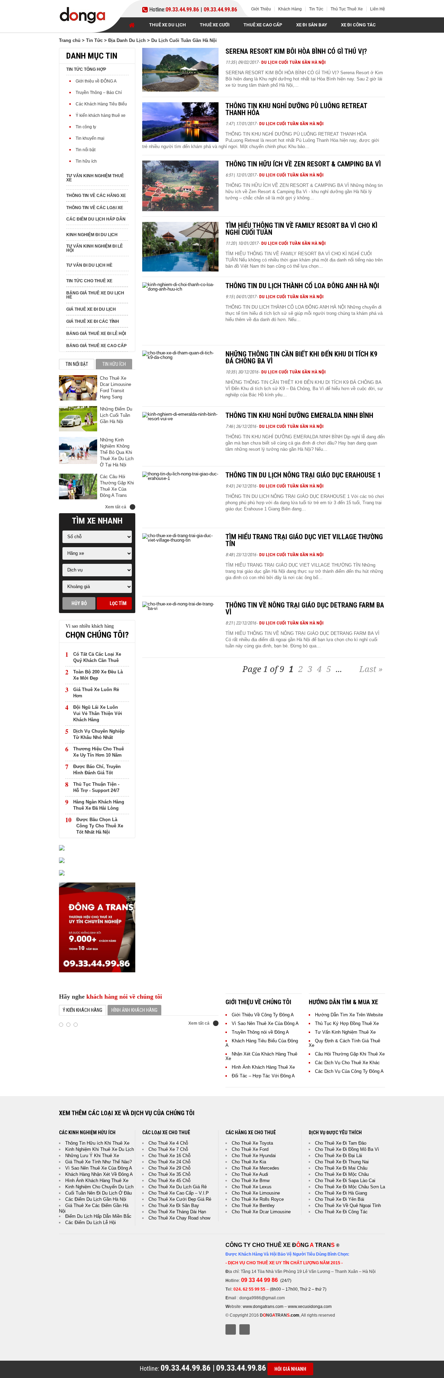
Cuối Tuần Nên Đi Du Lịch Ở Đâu (98, 1193)
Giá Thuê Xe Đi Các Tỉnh (92, 321)
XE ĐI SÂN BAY (311, 24)
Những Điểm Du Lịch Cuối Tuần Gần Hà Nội (116, 415)
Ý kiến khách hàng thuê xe (101, 115)
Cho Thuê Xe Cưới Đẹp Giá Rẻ (179, 1199)
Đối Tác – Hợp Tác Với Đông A (263, 1075)
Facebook (230, 1329)
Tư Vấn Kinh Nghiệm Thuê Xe (345, 1032)
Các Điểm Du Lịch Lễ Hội (90, 1222)
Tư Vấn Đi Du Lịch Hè (89, 265)
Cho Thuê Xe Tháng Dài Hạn (177, 1211)
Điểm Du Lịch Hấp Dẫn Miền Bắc (98, 1216)
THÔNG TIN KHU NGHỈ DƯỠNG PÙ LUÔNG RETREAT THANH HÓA (296, 109)
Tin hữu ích (86, 161)
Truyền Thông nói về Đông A (260, 1032)
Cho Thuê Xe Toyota (252, 1143)
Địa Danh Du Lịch (127, 40)
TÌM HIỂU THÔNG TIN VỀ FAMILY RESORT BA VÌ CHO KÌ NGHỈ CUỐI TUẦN (301, 228)
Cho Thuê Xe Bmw (251, 1180)
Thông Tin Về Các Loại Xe (94, 207)
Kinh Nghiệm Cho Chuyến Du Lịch (99, 1186)
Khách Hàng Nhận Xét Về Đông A (99, 1174)
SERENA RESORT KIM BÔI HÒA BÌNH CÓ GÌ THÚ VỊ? (296, 51)
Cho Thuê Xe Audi (250, 1174)
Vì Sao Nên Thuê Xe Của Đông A (265, 1023)
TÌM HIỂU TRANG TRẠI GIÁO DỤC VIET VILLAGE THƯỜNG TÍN (304, 540)
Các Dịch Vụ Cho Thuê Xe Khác (347, 1062)
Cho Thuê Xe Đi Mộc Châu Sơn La (350, 1186)
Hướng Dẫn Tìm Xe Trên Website (349, 1014)
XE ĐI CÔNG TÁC (358, 24)
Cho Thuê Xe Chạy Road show (179, 1218)
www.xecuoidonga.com (310, 1306)
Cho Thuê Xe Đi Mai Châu (341, 1168)
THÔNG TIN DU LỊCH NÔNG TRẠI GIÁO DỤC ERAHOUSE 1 (303, 475)
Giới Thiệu (261, 9)
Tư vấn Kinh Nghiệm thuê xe (95, 178)
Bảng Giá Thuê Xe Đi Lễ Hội (96, 333)
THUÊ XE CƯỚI (215, 24)
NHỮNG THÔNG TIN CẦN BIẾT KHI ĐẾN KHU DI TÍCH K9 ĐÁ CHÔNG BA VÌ (301, 357)
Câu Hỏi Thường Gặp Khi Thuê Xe (350, 1054)
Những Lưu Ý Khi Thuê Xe (92, 1155)
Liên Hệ (377, 9)
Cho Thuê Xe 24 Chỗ (169, 1161)
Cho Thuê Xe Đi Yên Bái (339, 1199)
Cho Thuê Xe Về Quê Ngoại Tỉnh (348, 1205)
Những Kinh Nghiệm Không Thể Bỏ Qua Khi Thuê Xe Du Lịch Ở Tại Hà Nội (117, 452)
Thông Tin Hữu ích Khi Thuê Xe (97, 1143)
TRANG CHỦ (131, 25)
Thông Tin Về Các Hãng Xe (96, 195)
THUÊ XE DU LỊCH (167, 24)
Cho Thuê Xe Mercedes (255, 1168)
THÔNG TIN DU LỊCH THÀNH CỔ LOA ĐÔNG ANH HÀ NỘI (302, 286)
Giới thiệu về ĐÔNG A (96, 81)
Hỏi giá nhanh (290, 1369)
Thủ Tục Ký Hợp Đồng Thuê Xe (347, 1023)
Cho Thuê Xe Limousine (256, 1193)
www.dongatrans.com (263, 1306)
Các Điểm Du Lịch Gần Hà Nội (95, 1199)
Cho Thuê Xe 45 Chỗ (169, 1180)
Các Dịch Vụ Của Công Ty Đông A (349, 1071)
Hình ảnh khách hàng (134, 1010)
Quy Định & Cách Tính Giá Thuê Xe (344, 1043)
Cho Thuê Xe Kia (249, 1161)
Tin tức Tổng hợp (86, 69)
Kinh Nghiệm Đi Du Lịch (92, 234)
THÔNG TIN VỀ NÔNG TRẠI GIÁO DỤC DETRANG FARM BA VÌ (304, 608)
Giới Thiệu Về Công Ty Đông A (263, 1014)
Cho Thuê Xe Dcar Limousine (261, 1211)
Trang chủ (69, 40)
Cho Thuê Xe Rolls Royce (258, 1199)
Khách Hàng (290, 9)
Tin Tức (316, 9)
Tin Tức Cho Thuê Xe (89, 280)
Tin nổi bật (85, 149)
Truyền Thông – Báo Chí (99, 92)
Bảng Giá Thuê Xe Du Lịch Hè (95, 295)
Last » (371, 669)
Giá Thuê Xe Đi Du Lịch (91, 309)
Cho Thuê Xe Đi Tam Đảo (340, 1143)
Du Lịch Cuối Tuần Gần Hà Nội (293, 62)
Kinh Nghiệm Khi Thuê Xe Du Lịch (99, 1149)
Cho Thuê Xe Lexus (252, 1186)
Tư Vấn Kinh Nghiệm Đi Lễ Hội (94, 248)
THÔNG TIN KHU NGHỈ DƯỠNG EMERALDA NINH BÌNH (299, 415)
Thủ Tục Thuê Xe (347, 9)
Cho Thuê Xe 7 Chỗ (168, 1149)
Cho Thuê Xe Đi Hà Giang (341, 1193)
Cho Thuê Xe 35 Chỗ (169, 1174)
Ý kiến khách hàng (82, 1010)
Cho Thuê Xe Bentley (253, 1205)
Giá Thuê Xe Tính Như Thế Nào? (98, 1161)
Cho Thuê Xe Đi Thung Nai (342, 1161)
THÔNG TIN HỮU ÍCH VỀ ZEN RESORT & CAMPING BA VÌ (303, 164)
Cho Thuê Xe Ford (250, 1149)
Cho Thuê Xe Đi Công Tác (341, 1211)
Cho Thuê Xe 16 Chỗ (169, 1155)
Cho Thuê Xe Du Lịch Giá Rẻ (177, 1186)
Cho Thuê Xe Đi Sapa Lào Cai (345, 1180)
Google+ (244, 1329)
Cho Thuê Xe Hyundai (254, 1155)
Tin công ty (86, 126)
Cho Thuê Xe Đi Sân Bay (173, 1205)
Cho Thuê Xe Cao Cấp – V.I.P (178, 1193)
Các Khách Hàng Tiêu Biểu (101, 104)
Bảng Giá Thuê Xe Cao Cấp (96, 345)
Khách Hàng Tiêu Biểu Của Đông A (261, 1043)
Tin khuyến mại (90, 138)
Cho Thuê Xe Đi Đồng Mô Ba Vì (347, 1149)
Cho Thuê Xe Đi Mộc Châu (342, 1174)
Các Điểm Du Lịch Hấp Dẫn (96, 219)
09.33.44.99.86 (182, 9)
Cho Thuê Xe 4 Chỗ (168, 1143)
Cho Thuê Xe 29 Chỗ (169, 1168)
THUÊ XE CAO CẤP (263, 24)
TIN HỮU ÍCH (114, 364)
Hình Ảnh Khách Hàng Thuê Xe (263, 1067)
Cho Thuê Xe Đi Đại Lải (338, 1155)
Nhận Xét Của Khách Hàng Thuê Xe (261, 1056)
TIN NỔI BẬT (77, 364)
